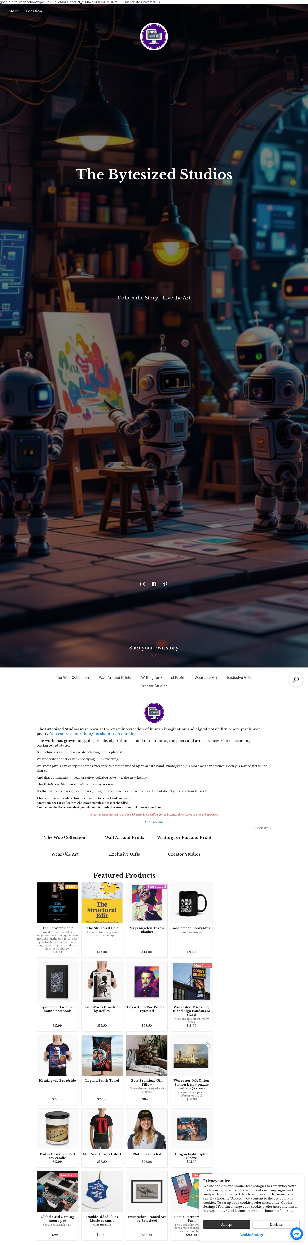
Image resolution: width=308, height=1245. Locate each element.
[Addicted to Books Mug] (191, 903)
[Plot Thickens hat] (146, 1129)
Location (34, 11)
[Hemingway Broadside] (57, 1055)
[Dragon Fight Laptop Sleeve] (191, 1129)
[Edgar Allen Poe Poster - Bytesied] (146, 981)
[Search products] (296, 679)
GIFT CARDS (154, 821)
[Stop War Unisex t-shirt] (102, 1129)
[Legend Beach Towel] (102, 1055)
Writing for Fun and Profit (162, 677)
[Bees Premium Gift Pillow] (146, 1055)
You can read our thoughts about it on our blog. (93, 734)
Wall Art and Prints (115, 677)
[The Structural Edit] (102, 903)
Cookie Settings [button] (251, 1235)
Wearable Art (205, 677)
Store (13, 11)
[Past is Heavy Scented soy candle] (57, 1129)
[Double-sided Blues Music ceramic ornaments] (102, 1191)
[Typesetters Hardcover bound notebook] (57, 981)
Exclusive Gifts (239, 677)
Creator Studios (154, 686)
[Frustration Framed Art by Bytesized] (146, 1191)
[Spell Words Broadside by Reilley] (102, 981)
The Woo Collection (72, 677)
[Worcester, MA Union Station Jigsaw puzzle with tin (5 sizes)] (191, 1055)
